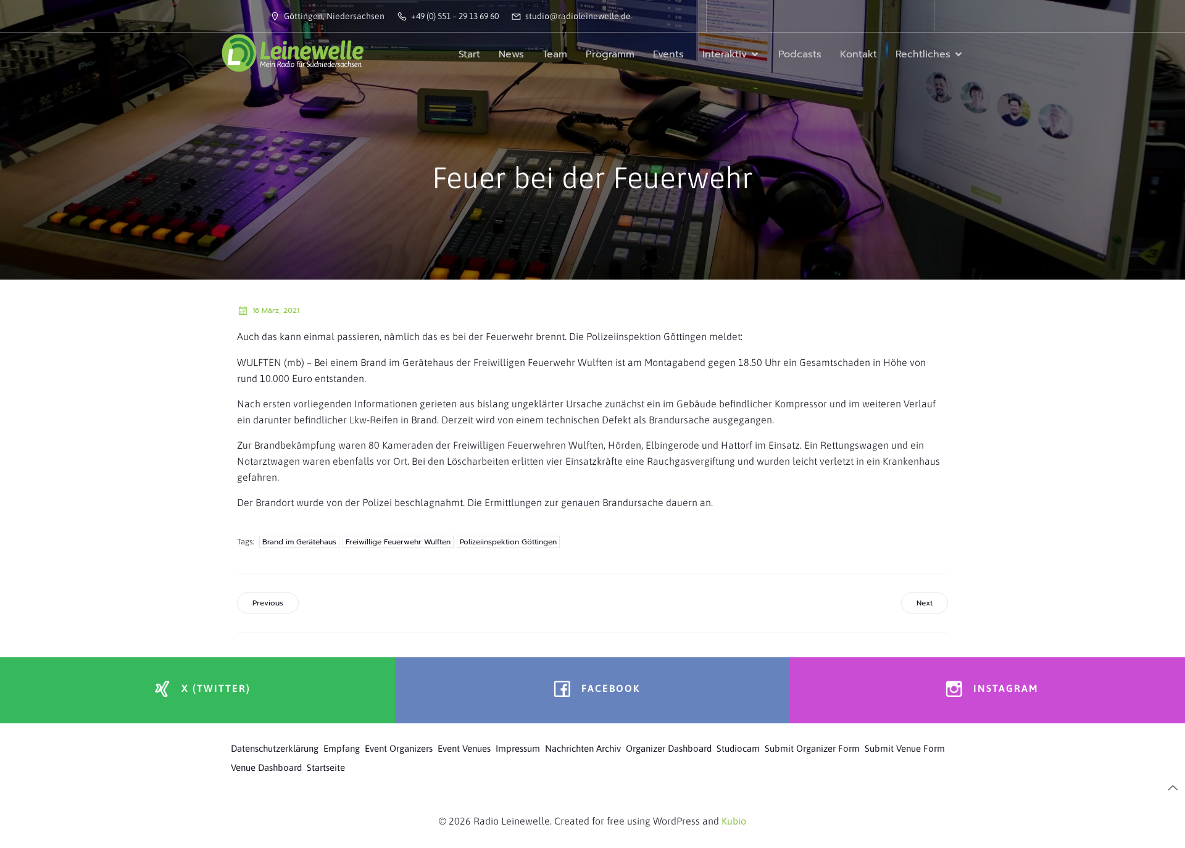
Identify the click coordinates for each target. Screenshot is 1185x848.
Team (555, 54)
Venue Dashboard (266, 767)
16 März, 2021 (275, 310)
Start (469, 54)
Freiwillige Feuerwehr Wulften (398, 541)
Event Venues (464, 748)
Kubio (733, 820)
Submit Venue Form (905, 748)
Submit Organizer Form (812, 748)
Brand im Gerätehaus (299, 541)
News (511, 54)
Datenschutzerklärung (274, 748)
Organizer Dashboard (669, 748)
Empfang (341, 748)
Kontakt (858, 54)
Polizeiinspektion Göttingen (508, 541)
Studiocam (738, 748)
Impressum (518, 748)
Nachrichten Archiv (583, 748)
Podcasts (799, 54)
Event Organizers (399, 748)
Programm (610, 54)
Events (668, 54)
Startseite (326, 767)
